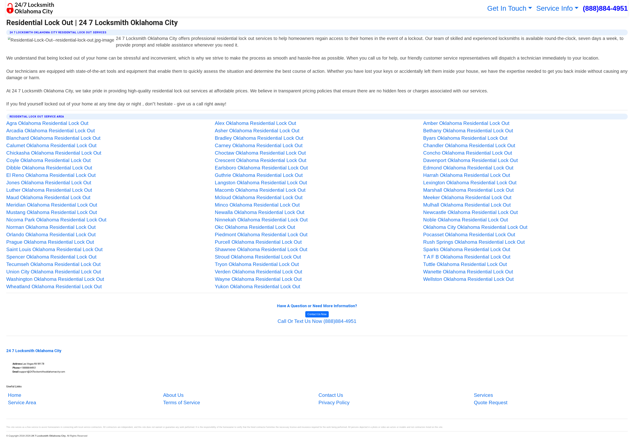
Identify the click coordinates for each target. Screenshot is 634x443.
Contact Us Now (317, 314)
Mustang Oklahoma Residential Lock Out (51, 212)
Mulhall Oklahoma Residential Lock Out (467, 205)
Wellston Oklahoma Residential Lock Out (468, 279)
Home (14, 395)
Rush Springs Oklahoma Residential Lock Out (474, 242)
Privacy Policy (334, 402)
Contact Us (330, 395)
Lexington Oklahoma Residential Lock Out (469, 182)
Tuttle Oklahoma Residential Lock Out (465, 264)
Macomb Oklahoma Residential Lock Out (260, 190)
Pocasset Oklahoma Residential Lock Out (469, 234)
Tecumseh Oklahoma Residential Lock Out (53, 264)
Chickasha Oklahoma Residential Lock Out (53, 153)
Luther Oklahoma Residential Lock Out (49, 190)
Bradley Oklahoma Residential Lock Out (259, 138)
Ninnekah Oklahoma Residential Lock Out (261, 219)
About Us (173, 395)
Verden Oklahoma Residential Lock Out (258, 271)
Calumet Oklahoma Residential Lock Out (51, 145)
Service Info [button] (554, 8)
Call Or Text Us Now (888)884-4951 (317, 321)
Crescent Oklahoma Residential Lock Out (260, 160)
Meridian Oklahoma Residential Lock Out (51, 205)
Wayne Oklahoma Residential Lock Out (258, 279)
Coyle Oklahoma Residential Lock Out (48, 160)
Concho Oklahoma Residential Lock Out (467, 153)
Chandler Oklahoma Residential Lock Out (469, 145)
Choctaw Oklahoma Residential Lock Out (260, 153)
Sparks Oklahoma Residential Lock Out (466, 249)
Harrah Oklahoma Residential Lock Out (466, 175)
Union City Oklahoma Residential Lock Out (53, 271)
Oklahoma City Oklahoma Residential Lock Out (475, 227)
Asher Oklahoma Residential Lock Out (257, 130)
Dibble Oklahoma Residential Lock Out (49, 167)
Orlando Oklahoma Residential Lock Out (51, 234)
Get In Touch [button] (506, 8)
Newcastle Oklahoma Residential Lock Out (470, 212)
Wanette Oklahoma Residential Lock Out (468, 271)
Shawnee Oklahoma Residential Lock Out (261, 249)
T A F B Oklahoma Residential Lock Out (466, 257)
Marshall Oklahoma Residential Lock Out (468, 190)
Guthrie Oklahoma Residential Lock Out (259, 175)
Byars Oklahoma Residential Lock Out (465, 138)
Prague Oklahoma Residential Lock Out (50, 242)
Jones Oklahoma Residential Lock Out (48, 182)
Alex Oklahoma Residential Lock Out (255, 123)
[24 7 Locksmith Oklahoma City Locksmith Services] (30, 8)
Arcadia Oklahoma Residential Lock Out (50, 130)
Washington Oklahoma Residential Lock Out (55, 279)
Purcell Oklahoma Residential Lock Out (258, 242)
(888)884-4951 (605, 8)
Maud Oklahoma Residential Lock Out (48, 197)
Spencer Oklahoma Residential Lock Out (51, 257)
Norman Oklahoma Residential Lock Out (51, 227)
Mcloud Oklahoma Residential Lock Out (258, 197)
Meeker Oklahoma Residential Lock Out (467, 197)
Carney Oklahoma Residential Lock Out (258, 145)
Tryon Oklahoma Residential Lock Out (257, 264)
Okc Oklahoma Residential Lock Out (255, 227)
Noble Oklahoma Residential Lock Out (465, 219)
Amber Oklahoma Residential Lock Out (466, 123)
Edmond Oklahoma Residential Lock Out (468, 167)
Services (483, 395)
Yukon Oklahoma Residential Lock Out (257, 286)
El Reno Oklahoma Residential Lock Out (51, 175)
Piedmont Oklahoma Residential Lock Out (261, 234)
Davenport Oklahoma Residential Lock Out (470, 160)
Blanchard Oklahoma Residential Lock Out (53, 138)
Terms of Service (181, 402)
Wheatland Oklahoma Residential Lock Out (54, 286)
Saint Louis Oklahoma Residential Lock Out (54, 249)
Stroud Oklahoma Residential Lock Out (258, 257)
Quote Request (490, 402)
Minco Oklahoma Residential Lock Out (257, 205)
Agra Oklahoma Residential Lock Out (47, 123)
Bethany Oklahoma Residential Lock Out (468, 130)
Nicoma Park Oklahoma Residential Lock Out (56, 219)
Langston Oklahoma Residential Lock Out (261, 182)
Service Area (22, 402)
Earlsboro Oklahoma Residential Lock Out (261, 167)
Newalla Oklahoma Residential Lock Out (259, 212)
